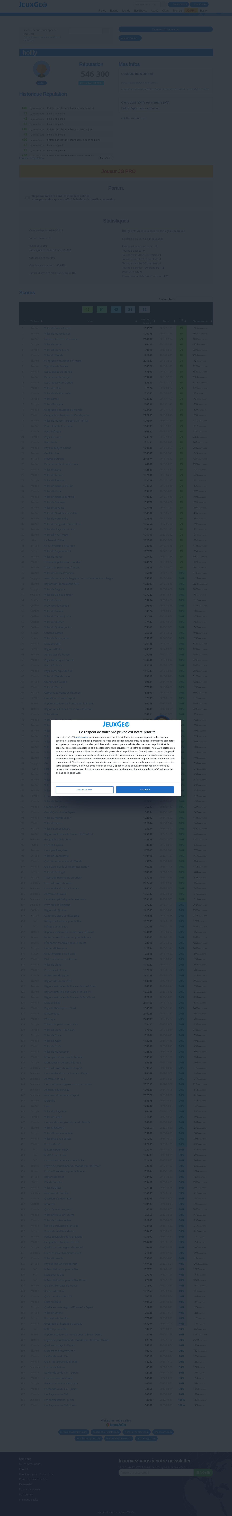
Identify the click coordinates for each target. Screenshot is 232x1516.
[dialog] (116, 758)
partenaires (81, 737)
